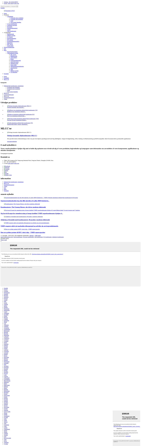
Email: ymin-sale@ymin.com (11, 3)
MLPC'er (6, 93)
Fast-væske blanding (15, 22)
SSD (11, 69)
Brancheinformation (12, 51)
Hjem (5, 13)
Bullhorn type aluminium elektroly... (16, 111)
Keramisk (9, 26)
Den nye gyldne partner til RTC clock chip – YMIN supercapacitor (23, 232)
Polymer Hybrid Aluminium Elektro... (17, 120)
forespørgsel (10, 141)
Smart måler (10, 46)
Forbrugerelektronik (15, 60)
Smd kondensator (17, 237)
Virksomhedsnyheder (12, 53)
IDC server (10, 44)
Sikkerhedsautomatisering (17, 66)
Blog (5, 50)
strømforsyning (14, 63)
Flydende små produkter (16, 19)
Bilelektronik (10, 34)
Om (5, 48)
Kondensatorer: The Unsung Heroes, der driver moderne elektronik (23, 207)
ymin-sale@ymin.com (13, 163)
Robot (12, 59)
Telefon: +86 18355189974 (11, 2)
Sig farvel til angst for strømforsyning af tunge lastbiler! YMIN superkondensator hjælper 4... (32, 213)
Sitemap (31, 235)
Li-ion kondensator (12, 23)
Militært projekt (11, 35)
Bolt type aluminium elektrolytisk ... (16, 116)
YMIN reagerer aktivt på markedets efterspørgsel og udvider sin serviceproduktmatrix (29, 226)
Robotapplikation (11, 38)
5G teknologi (13, 72)
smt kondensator (38, 237)
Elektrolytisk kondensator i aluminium (14, 86)
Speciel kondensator (9, 47)
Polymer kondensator (28, 237)
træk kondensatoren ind (7, 237)
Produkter (6, 78)
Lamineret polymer (12, 25)
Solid (11, 21)
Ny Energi (10, 37)
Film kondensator (11, 31)
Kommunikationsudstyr (13, 41)
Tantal (8, 29)
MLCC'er (6, 79)
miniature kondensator (58, 237)
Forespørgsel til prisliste (7, 153)
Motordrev (10, 43)
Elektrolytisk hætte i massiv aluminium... (17, 124)
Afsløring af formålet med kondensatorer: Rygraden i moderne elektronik (25, 220)
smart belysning (14, 62)
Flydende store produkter (16, 18)
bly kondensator (47, 237)
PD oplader (10, 40)
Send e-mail (4, 240)
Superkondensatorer (12, 28)
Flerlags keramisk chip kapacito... (15, 107)
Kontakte (6, 73)
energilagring (13, 68)
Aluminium (10, 16)
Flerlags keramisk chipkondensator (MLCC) (22, 135)
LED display (13, 57)
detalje (15, 141)
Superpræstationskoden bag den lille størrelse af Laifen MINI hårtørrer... (25, 201)
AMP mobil (38, 235)
